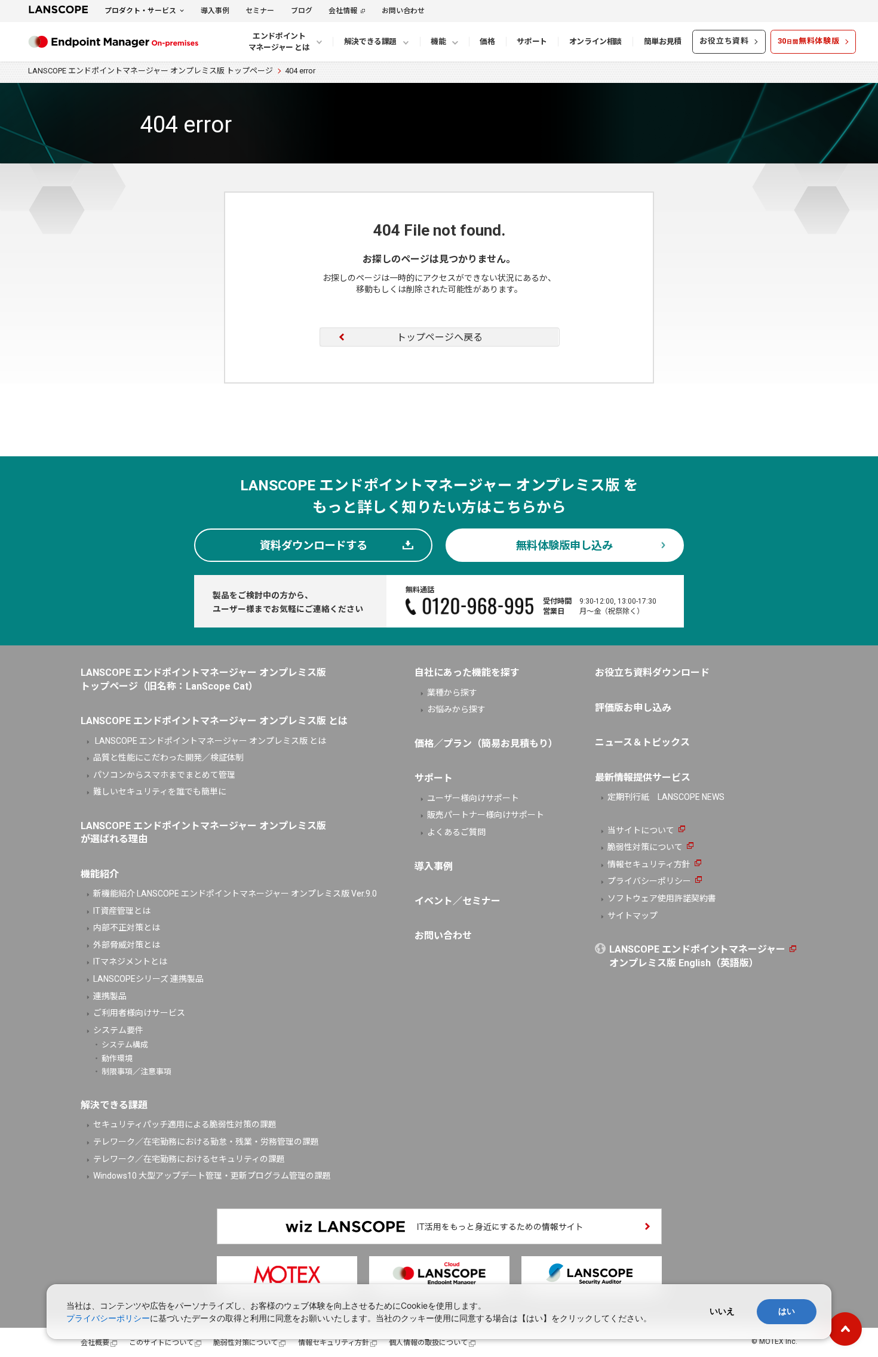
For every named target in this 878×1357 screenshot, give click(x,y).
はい (786, 1311)
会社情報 (343, 11)
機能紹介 (100, 874)
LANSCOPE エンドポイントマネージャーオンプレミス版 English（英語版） (697, 956)
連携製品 (110, 996)
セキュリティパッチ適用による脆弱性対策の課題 (185, 1124)
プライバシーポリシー (649, 881)
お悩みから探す (456, 709)
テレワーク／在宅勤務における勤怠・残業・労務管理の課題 (206, 1141)
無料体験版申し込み (564, 545)
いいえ (722, 1311)
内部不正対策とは (126, 927)
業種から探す (452, 692)
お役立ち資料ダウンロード (652, 672)
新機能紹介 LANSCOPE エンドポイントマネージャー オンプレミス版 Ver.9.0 (235, 893)
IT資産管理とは (122, 911)
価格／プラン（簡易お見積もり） (486, 743)
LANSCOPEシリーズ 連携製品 (148, 979)
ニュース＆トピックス (642, 742)
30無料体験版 (809, 40)
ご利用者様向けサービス (139, 1013)
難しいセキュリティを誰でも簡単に (159, 791)
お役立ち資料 (724, 40)
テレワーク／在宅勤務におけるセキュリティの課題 (189, 1159)
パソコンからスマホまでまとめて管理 (164, 775)
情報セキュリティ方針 (648, 864)
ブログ (301, 11)
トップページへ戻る (440, 337)
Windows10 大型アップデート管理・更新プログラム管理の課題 (212, 1175)
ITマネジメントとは (130, 961)
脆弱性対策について (645, 847)
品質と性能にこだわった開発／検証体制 (168, 757)
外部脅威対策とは (126, 945)
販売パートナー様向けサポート (485, 815)
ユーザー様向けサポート (473, 798)
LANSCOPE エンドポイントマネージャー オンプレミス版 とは (209, 741)
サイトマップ (632, 915)
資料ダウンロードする (313, 545)
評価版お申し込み (633, 707)
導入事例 (215, 11)
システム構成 (125, 1044)
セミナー (259, 11)
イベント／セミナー (458, 901)
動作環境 (117, 1058)
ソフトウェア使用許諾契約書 (661, 898)
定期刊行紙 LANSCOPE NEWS (665, 797)
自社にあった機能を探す (467, 672)
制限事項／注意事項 (136, 1071)
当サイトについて (640, 830)
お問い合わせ (403, 11)
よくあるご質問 (456, 832)
